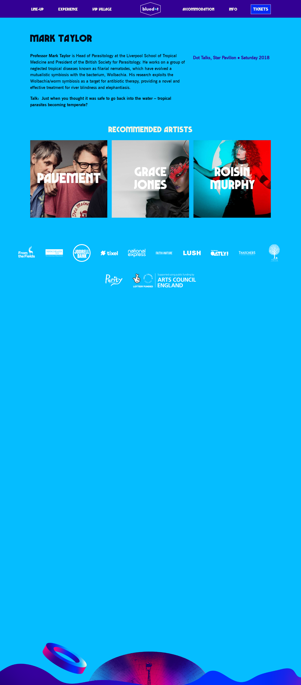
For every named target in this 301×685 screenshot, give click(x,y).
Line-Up (37, 9)
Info (233, 9)
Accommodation (198, 9)
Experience (68, 9)
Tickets (260, 9)
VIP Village (102, 9)
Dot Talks (201, 57)
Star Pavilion (224, 57)
